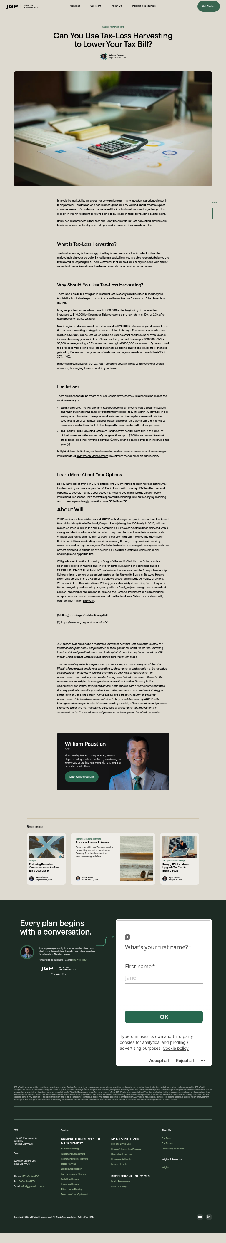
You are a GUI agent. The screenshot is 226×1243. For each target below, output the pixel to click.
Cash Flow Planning (70, 1179)
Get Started (208, 6)
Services (65, 1130)
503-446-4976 (27, 1181)
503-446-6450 (79, 960)
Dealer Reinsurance (120, 1181)
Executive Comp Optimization (75, 1194)
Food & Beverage (119, 1186)
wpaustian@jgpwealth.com (89, 501)
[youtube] (200, 1217)
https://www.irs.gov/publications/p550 (84, 615)
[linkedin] (209, 1217)
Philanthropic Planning (71, 1189)
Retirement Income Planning (74, 1158)
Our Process (167, 1143)
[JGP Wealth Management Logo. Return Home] (58, 972)
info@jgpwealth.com (32, 1186)
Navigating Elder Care (121, 1154)
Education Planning (70, 1184)
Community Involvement (174, 1148)
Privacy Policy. (77, 1217)
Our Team (166, 1138)
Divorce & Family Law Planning (126, 1149)
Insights (165, 1167)
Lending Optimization (71, 1168)
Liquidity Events (119, 1164)
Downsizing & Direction (122, 1159)
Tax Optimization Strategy (73, 1174)
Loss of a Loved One (121, 1143)
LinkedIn (88, 601)
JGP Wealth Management (92, 456)
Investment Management (73, 1153)
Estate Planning (68, 1163)
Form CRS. (89, 1217)
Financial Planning (70, 1148)
